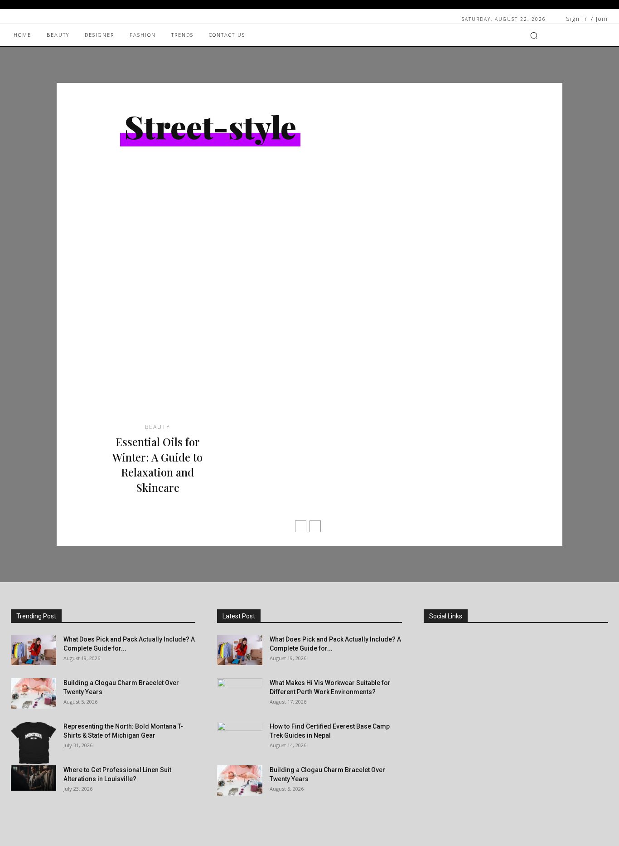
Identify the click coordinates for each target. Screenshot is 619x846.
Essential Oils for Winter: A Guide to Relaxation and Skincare (157, 464)
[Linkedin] (434, 689)
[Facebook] (434, 639)
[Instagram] (434, 664)
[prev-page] (300, 526)
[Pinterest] (434, 714)
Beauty (157, 427)
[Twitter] (434, 739)
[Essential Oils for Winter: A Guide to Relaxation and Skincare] (157, 308)
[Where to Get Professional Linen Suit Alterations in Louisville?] (33, 778)
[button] (534, 35)
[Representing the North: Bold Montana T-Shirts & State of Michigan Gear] (33, 743)
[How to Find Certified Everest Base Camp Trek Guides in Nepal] (239, 738)
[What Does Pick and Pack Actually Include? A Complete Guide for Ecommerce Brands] (33, 650)
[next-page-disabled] (315, 526)
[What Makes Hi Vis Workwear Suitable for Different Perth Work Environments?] (239, 694)
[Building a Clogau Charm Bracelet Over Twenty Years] (33, 693)
